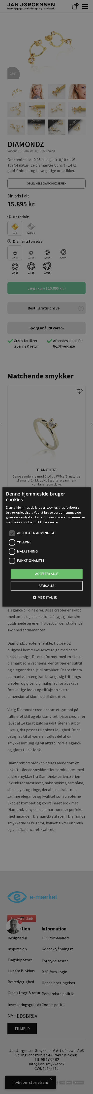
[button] (46, 598)
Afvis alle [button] (46, 586)
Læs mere (50, 522)
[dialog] (46, 547)
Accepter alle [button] (46, 574)
